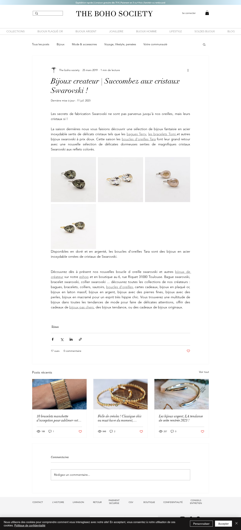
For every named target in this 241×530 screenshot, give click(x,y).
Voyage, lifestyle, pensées (120, 44)
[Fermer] (236, 523)
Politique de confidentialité (29, 525)
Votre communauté (155, 44)
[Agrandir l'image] (73, 179)
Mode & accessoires (84, 44)
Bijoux (60, 44)
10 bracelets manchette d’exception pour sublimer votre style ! (59, 418)
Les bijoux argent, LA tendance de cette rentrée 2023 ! (181, 418)
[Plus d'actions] (188, 70)
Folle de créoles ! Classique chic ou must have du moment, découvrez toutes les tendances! (119, 418)
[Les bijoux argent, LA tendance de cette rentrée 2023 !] (181, 394)
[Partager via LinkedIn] (71, 339)
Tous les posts (40, 44)
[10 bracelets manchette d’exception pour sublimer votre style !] (59, 394)
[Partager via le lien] (80, 339)
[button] (204, 44)
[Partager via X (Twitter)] (62, 339)
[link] (207, 13)
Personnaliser (201, 523)
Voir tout (204, 372)
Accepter (223, 523)
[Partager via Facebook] (52, 339)
